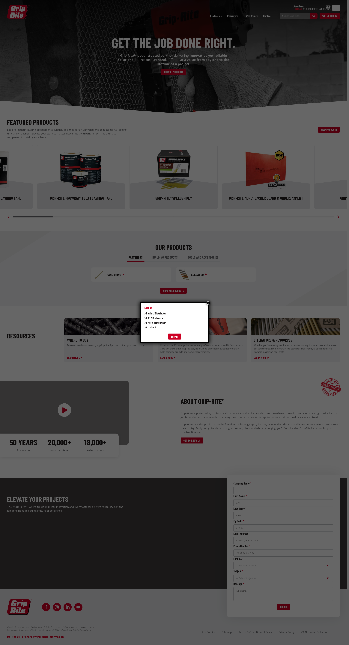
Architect (151, 327)
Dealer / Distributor (156, 313)
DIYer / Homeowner (156, 322)
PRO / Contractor (155, 318)
